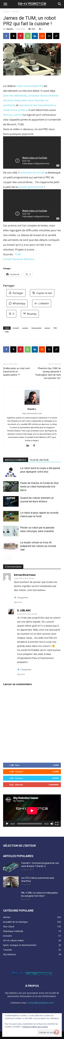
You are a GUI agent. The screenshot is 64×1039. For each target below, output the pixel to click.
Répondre (18, 602)
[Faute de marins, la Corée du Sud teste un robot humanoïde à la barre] (11, 486)
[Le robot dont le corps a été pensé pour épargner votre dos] (11, 471)
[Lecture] (7, 823)
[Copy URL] (56, 36)
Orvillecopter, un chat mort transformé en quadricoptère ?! (16, 371)
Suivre (55, 771)
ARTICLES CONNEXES (15, 460)
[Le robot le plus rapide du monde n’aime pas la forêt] (11, 516)
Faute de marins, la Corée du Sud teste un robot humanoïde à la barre (39, 486)
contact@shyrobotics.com (40, 1002)
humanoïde (36, 328)
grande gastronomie (30, 187)
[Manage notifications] (56, 1032)
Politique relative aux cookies (35, 1026)
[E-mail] (49, 36)
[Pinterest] (20, 36)
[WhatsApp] (28, 36)
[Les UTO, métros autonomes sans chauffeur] (11, 881)
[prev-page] (5, 557)
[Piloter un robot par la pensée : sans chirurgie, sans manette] (11, 531)
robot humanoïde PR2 (29, 86)
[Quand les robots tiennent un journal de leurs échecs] (11, 501)
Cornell (16, 328)
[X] (13, 36)
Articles (15, 11)
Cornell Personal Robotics (18, 259)
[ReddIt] (42, 36)
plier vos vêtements (15, 95)
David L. (10, 29)
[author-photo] (32, 404)
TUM (18, 254)
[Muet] (51, 823)
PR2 (55, 328)
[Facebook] (6, 36)
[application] (32, 810)
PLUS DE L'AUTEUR (39, 460)
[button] (5, 4)
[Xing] (35, 445)
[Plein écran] (56, 823)
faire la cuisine (12, 114)
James (47, 328)
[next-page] (10, 557)
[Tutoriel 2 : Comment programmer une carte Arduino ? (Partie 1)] (11, 866)
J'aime (56, 765)
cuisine (25, 328)
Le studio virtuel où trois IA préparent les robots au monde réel (38, 546)
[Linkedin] (35, 36)
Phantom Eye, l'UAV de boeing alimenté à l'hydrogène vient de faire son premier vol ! (48, 373)
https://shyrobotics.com (32, 413)
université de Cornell (32, 172)
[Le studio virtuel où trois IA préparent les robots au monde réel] (11, 546)
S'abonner (53, 784)
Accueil (6, 11)
